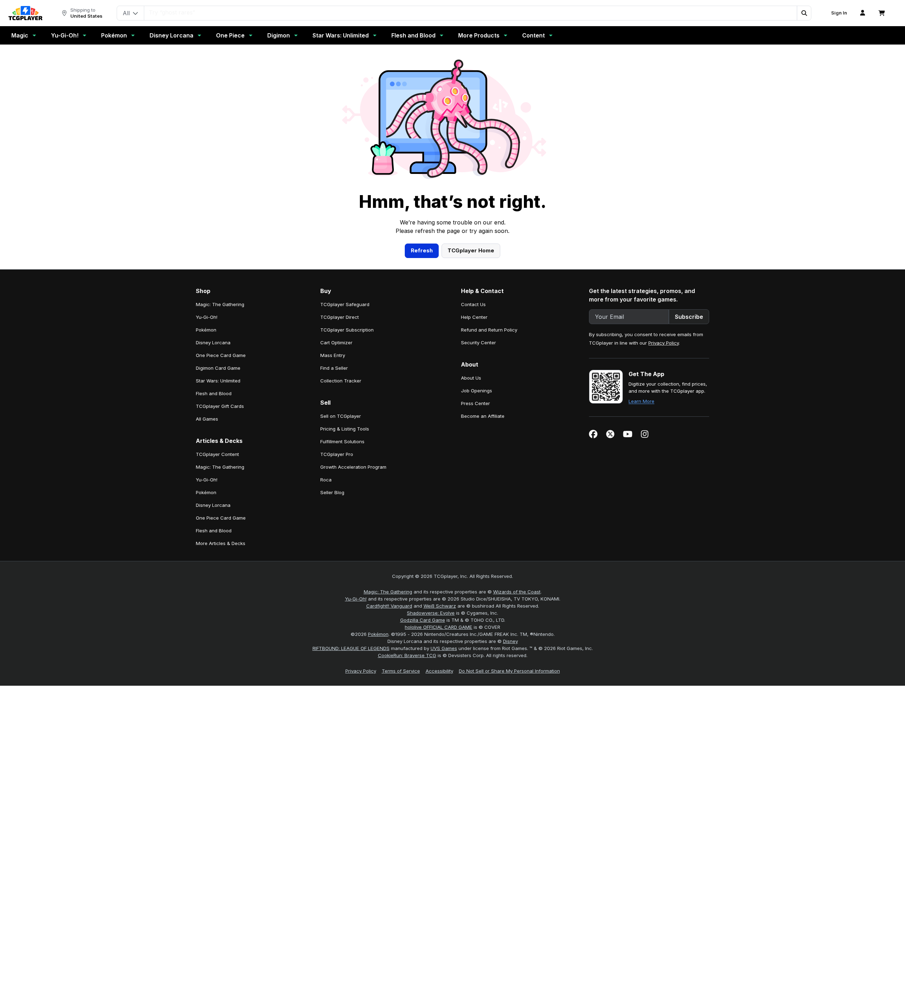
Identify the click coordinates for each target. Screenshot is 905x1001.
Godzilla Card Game (422, 620)
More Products (479, 35)
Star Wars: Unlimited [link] (218, 381)
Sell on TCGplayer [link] (340, 416)
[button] (804, 13)
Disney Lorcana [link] (213, 342)
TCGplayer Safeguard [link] (344, 304)
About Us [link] (471, 378)
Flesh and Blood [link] (214, 393)
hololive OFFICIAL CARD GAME (438, 627)
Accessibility (439, 671)
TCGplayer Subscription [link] (347, 330)
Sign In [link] (839, 13)
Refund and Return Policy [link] (489, 330)
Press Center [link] (475, 403)
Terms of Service (401, 671)
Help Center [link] (474, 317)
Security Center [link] (478, 342)
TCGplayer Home (471, 250)
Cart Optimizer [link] (336, 342)
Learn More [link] (641, 401)
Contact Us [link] (473, 304)
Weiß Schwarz (440, 606)
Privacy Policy (663, 343)
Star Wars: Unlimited (341, 35)
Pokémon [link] (206, 330)
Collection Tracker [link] (340, 381)
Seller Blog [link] (332, 492)
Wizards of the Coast (517, 592)
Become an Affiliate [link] (482, 416)
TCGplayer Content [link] (217, 454)
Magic (19, 35)
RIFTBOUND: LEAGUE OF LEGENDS (351, 648)
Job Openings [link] (476, 390)
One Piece (230, 35)
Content (533, 35)
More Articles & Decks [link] (220, 543)
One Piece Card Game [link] (221, 355)
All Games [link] (207, 419)
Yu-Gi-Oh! (64, 35)
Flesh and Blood (413, 35)
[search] (470, 12)
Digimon (278, 35)
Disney (510, 641)
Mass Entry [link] (332, 355)
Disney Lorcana (171, 35)
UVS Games (444, 648)
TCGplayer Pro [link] (336, 454)
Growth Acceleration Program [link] (353, 467)
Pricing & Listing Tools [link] (344, 429)
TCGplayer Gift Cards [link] (220, 406)
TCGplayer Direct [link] (339, 317)
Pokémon (114, 35)
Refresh (422, 250)
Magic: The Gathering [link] (220, 304)
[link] (25, 13)
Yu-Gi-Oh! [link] (206, 317)
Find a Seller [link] (334, 368)
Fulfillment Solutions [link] (342, 441)
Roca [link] (326, 479)
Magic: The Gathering (388, 592)
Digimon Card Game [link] (218, 368)
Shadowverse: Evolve (431, 613)
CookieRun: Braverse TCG (407, 655)
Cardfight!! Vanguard (389, 606)
